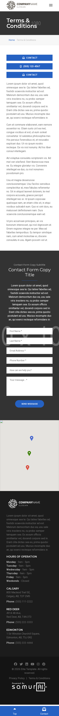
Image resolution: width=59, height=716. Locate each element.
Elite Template (29, 669)
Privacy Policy (17, 678)
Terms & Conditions (39, 678)
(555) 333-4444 (24, 642)
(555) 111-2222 (24, 601)
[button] (27, 468)
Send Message (29, 404)
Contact (32, 58)
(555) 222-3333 (24, 622)
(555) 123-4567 (31, 66)
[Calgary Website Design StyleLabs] (29, 686)
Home (12, 40)
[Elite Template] (21, 5)
